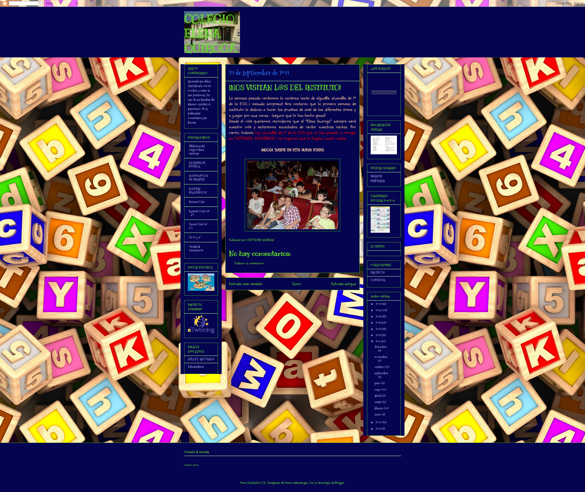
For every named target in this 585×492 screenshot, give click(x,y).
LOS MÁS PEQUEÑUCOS (198, 191)
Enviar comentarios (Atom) (302, 296)
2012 (379, 335)
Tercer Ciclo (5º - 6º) (199, 226)
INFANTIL (376, 176)
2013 (378, 329)
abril (378, 395)
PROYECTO (378, 272)
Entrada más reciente (245, 283)
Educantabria (196, 366)
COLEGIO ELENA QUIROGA (210, 33)
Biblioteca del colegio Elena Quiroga (197, 150)
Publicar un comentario (249, 263)
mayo (378, 389)
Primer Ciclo (197, 202)
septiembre (381, 373)
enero (378, 414)
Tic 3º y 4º (195, 237)
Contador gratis (191, 465)
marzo (379, 402)
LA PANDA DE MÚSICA (197, 164)
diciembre (381, 347)
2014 (378, 322)
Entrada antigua (343, 283)
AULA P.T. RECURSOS (201, 359)
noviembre (381, 357)
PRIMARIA (378, 181)
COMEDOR (378, 280)
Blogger (339, 483)
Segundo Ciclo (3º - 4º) (199, 213)
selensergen (300, 483)
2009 (379, 428)
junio (378, 383)
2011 (378, 341)
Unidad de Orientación (196, 248)
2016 (379, 310)
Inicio (296, 283)
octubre (380, 367)
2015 (379, 316)
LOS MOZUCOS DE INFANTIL (198, 178)
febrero (379, 408)
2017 (378, 304)
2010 (379, 422)
